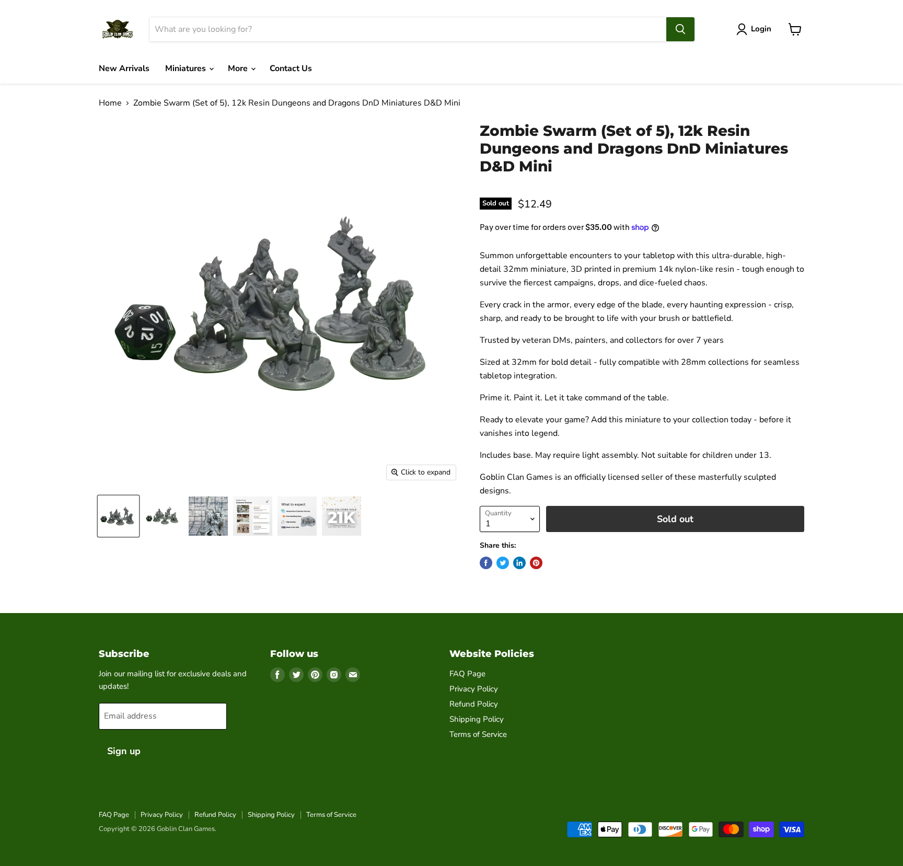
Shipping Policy (476, 719)
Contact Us (291, 68)
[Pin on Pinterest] (536, 563)
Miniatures (186, 68)
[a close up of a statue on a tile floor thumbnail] (208, 516)
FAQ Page (467, 673)
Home (110, 103)
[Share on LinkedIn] (519, 563)
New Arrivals (124, 68)
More (239, 68)
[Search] (680, 29)
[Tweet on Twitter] (502, 563)
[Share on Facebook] (486, 563)
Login (761, 29)
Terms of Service (478, 734)
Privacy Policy (473, 689)
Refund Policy (473, 704)
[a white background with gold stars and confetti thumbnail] (341, 516)
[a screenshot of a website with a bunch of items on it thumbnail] (252, 516)
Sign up (124, 751)
